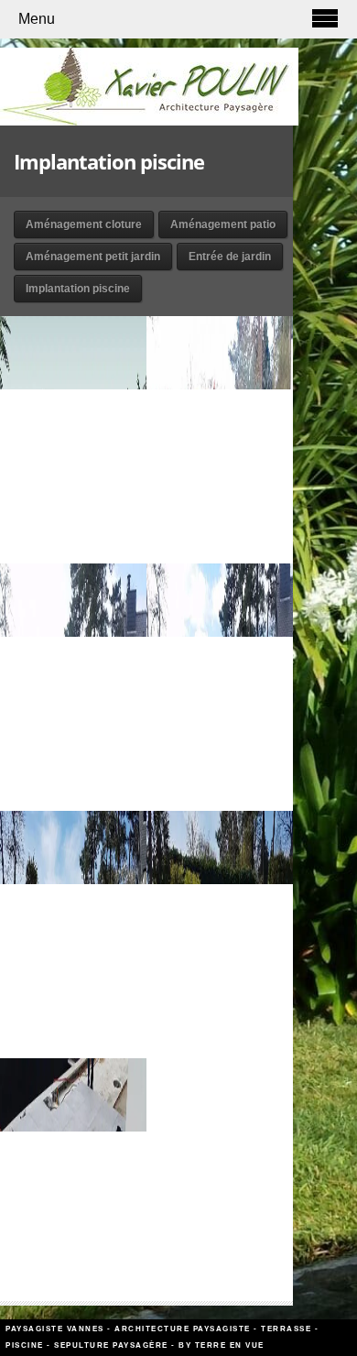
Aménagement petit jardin (93, 256)
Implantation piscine (78, 288)
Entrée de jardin (230, 256)
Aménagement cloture (84, 224)
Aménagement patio (223, 224)
